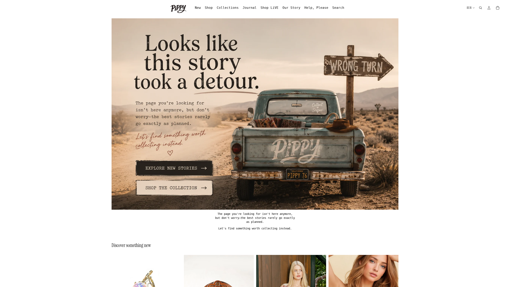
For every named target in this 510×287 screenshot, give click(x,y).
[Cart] (497, 7)
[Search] (480, 7)
